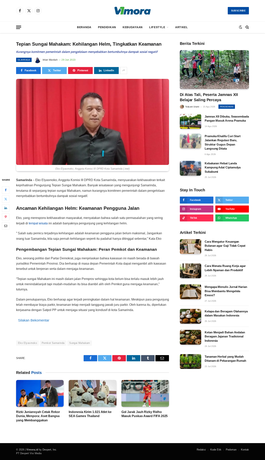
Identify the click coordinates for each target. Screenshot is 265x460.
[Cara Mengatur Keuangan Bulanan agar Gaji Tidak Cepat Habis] (190, 246)
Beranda (84, 27)
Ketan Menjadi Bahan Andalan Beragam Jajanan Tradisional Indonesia (225, 336)
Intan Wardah (50, 59)
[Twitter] (5, 199)
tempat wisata (38, 223)
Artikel (181, 27)
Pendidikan (107, 27)
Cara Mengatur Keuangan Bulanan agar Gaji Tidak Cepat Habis (225, 246)
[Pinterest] (5, 217)
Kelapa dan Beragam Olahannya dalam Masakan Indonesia (226, 313)
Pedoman (231, 449)
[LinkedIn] (5, 208)
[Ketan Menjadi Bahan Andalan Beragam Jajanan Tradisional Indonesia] (190, 337)
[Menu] (18, 27)
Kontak (245, 449)
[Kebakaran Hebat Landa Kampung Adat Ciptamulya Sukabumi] (190, 168)
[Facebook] (5, 190)
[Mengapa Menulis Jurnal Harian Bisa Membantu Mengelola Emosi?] (190, 291)
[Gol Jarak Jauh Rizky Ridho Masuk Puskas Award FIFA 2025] (145, 393)
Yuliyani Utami (192, 106)
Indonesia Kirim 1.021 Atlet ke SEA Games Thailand (90, 414)
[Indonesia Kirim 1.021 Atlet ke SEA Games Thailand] (92, 393)
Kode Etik (215, 449)
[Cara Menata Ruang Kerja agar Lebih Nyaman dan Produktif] (190, 270)
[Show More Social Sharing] (123, 70)
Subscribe (238, 10)
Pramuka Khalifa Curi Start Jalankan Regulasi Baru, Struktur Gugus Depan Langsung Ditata (223, 142)
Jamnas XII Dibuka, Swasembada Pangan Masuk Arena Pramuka (227, 118)
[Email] (5, 226)
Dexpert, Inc (49, 449)
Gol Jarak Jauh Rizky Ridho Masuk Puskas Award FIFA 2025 (144, 414)
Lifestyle (157, 27)
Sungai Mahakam (79, 343)
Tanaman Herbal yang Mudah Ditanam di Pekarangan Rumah (225, 358)
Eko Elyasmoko (27, 343)
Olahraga (24, 60)
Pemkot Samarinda (53, 343)
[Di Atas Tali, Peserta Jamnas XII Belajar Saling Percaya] (214, 69)
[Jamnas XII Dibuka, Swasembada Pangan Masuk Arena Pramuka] (190, 121)
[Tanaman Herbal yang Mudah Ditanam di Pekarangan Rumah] (190, 361)
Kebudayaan (133, 27)
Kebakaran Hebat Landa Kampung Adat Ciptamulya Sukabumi (223, 167)
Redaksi (201, 449)
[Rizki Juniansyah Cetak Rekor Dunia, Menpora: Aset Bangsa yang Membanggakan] (40, 393)
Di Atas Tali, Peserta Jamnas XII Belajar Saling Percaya (209, 97)
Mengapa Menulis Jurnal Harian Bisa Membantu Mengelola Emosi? (226, 291)
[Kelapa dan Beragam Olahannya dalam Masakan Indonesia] (190, 316)
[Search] (247, 27)
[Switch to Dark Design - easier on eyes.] (240, 27)
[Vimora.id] (132, 11)
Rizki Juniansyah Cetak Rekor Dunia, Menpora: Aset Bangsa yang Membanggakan (38, 416)
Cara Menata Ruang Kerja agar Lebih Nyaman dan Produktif (225, 268)
